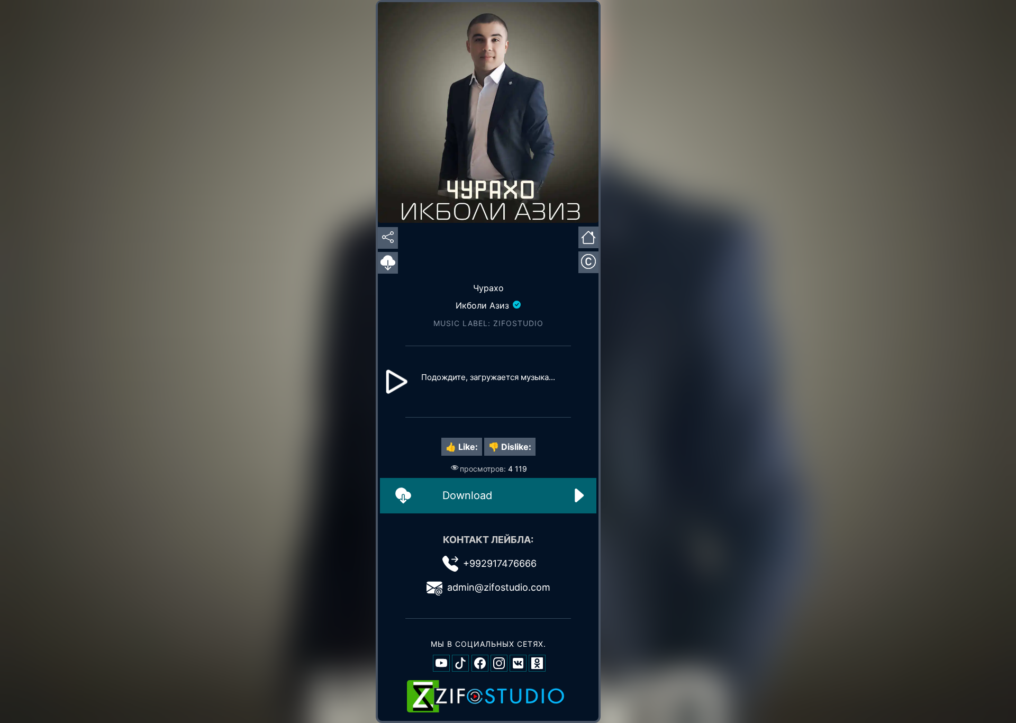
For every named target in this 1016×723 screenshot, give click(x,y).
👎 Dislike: (509, 446)
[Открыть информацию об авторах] (588, 262)
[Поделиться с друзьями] (388, 238)
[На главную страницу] (588, 236)
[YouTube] (441, 663)
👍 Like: (462, 446)
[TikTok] (460, 663)
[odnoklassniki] (537, 663)
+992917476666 (500, 563)
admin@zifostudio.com (498, 587)
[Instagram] (499, 663)
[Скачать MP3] (388, 263)
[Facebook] (479, 663)
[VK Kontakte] (518, 663)
